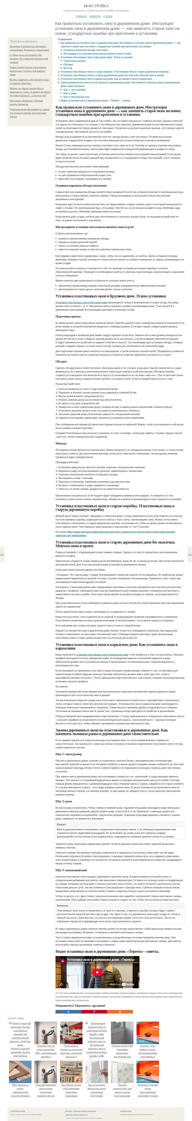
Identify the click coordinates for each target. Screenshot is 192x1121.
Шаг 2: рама (70, 93)
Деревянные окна (175, 996)
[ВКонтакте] (68, 1012)
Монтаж (67, 68)
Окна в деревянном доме (73, 993)
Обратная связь (126, 1111)
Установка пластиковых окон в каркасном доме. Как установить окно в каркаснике (106, 78)
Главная (81, 16)
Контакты (68, 1111)
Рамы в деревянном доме (65, 1000)
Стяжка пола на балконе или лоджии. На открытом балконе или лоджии (29, 59)
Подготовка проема (74, 60)
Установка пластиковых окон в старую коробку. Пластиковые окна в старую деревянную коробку (115, 71)
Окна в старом (114, 996)
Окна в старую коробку (83, 996)
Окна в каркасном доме (158, 996)
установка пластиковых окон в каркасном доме (102, 654)
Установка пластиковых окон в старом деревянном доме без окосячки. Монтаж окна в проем (112, 75)
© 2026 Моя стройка (17, 1111)
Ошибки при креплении (110, 993)
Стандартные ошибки (92, 993)
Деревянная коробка (100, 996)
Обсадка (68, 64)
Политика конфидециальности (76, 1114)
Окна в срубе (162, 993)
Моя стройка (96, 5)
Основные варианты (128, 993)
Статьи (107, 16)
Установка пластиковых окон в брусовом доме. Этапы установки (97, 57)
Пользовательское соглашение (85, 1111)
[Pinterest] (94, 1012)
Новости (94, 16)
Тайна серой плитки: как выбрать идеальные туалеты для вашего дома (28, 71)
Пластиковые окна (175, 993)
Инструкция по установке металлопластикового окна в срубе (97, 53)
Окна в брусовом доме (64, 996)
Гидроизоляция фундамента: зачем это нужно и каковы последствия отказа (29, 113)
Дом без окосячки (141, 996)
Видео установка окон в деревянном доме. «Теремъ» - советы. (96, 100)
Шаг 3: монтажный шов (76, 96)
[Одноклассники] (120, 1012)
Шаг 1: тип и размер (74, 89)
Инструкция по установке (146, 993)
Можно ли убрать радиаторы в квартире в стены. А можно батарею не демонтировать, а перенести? (30, 92)
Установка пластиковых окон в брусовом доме (81, 302)
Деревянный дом (127, 996)
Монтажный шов (82, 1000)
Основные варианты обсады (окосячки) (85, 50)
